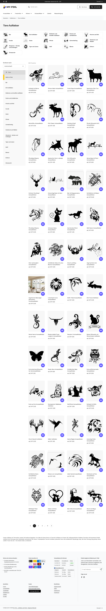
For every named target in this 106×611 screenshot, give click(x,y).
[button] (96, 7)
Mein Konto (84, 7)
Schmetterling (73, 40)
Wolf (50, 46)
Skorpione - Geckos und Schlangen (14, 46)
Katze (30, 40)
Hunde (11, 40)
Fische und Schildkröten (73, 34)
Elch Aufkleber (33, 34)
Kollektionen (13, 18)
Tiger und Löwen (33, 46)
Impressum (56, 592)
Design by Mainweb (31, 608)
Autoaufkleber (6, 588)
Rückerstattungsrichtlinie (34, 588)
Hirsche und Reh (94, 34)
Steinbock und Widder (94, 40)
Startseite (5, 18)
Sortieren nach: (7, 62)
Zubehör (5, 594)
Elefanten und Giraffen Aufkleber (54, 34)
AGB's (55, 588)
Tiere (9, 72)
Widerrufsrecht (57, 586)
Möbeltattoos (6, 592)
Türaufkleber (6, 590)
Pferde (51, 40)
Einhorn (92, 46)
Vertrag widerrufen (34, 591)
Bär (10, 34)
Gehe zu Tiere (9, 77)
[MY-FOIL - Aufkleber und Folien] (10, 7)
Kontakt (5, 596)
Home (4, 586)
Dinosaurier (12, 52)
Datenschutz (57, 590)
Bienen (71, 46)
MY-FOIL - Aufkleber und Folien (20, 608)
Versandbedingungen (33, 586)
